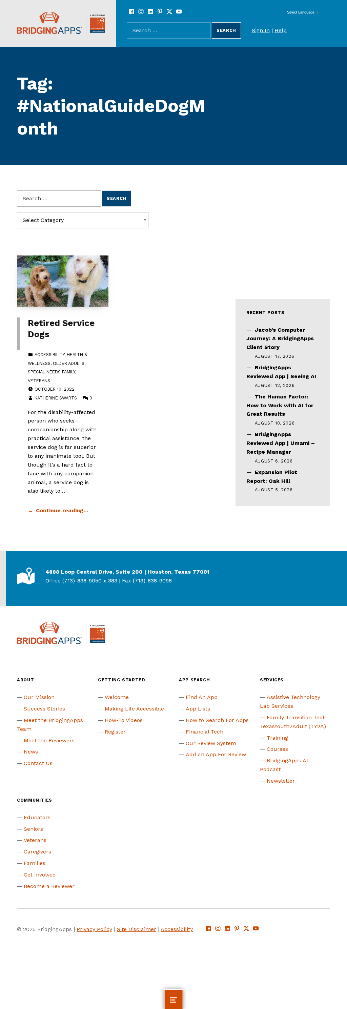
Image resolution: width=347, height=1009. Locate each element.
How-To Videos (124, 720)
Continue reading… (62, 510)
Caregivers (37, 851)
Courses (277, 749)
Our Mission (39, 697)
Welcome (117, 697)
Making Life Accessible (134, 708)
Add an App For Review (216, 754)
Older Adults (68, 363)
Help (280, 30)
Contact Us (38, 763)
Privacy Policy (94, 929)
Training (277, 738)
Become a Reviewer (49, 886)
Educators (37, 817)
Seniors (33, 829)
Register (115, 731)
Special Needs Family (51, 371)
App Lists (198, 708)
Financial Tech (204, 731)
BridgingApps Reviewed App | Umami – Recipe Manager (280, 443)
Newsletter (281, 781)
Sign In (261, 30)
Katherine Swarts (56, 397)
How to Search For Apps (217, 720)
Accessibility (49, 354)
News (31, 751)
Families (34, 863)
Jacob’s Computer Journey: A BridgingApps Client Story (280, 339)
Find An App (202, 697)
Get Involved (40, 874)
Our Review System (211, 743)
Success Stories (44, 708)
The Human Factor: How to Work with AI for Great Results (279, 405)
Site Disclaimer (136, 929)
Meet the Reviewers (49, 740)
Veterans (39, 380)
